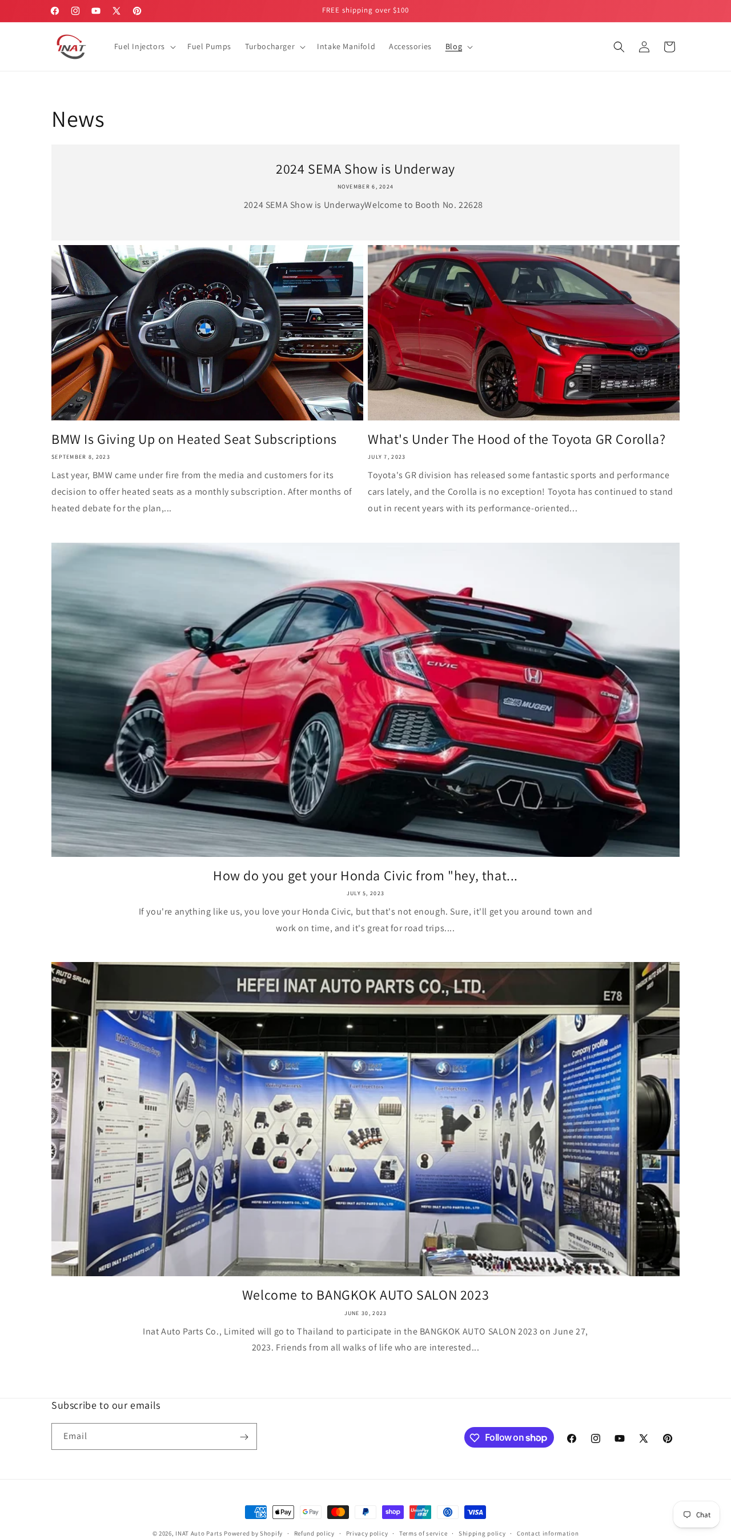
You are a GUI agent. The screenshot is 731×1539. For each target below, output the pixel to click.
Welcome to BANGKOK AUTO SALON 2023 (365, 1295)
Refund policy (314, 1533)
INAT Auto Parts (199, 1533)
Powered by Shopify (253, 1533)
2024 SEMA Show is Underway (365, 169)
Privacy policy (367, 1533)
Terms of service (423, 1533)
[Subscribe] (243, 1437)
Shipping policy (482, 1533)
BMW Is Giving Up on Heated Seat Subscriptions (194, 439)
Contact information (548, 1533)
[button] (143, 46)
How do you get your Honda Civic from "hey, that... (365, 875)
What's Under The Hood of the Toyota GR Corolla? (516, 439)
